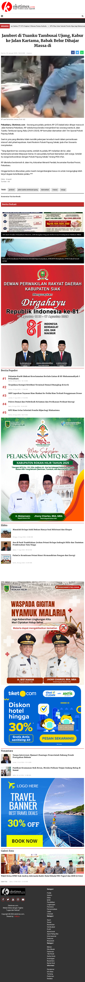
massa (55, 190)
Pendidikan (51, 902)
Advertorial (51, 931)
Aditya (16, 916)
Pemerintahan (52, 909)
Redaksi (50, 978)
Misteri (49, 947)
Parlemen (50, 951)
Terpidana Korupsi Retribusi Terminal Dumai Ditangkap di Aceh (38, 385)
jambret (11, 190)
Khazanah (50, 941)
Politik (49, 893)
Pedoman (50, 976)
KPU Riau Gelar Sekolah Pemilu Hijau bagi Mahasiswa (34, 410)
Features (50, 938)
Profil (49, 929)
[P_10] (42, 716)
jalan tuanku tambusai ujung (28, 190)
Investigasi (50, 958)
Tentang (50, 974)
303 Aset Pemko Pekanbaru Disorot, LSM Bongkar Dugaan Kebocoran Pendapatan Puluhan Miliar (41, 235)
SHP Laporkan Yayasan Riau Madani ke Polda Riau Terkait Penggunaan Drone (45, 393)
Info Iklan (50, 972)
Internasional (51, 936)
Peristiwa (50, 907)
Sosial (49, 922)
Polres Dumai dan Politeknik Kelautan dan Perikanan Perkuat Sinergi (41, 402)
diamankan (45, 190)
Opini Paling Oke (52, 934)
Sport (49, 920)
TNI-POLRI (50, 954)
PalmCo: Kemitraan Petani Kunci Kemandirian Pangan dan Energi (44, 555)
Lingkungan (51, 904)
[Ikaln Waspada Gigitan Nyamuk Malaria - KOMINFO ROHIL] (42, 633)
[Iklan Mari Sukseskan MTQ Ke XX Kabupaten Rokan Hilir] (42, 469)
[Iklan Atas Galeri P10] (42, 812)
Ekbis (49, 897)
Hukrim (29, 53)
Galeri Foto (4, 881)
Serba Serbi (51, 956)
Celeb (49, 911)
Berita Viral (51, 963)
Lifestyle (50, 914)
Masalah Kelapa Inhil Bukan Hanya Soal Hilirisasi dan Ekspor (42, 529)
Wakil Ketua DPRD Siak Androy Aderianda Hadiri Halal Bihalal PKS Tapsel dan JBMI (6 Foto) (42, 876)
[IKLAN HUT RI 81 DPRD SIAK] (42, 315)
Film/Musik (51, 949)
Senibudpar (51, 927)
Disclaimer (50, 969)
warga (63, 190)
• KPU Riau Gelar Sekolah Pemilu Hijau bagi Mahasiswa (54, 26)
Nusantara (50, 961)
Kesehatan (51, 924)
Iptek (48, 900)
